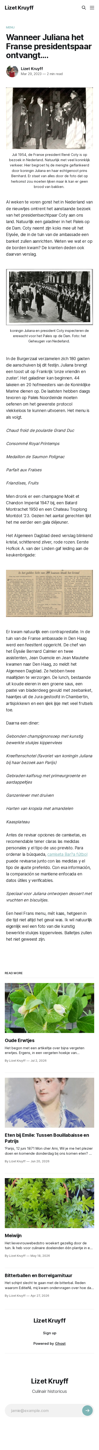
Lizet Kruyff (19, 7)
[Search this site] (84, 7)
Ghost (60, 1343)
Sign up (49, 1333)
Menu (10, 27)
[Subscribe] (87, 1410)
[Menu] (92, 7)
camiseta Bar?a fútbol (67, 854)
